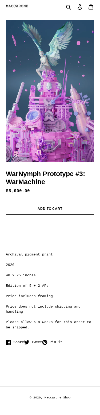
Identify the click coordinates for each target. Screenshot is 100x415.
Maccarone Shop (58, 397)
